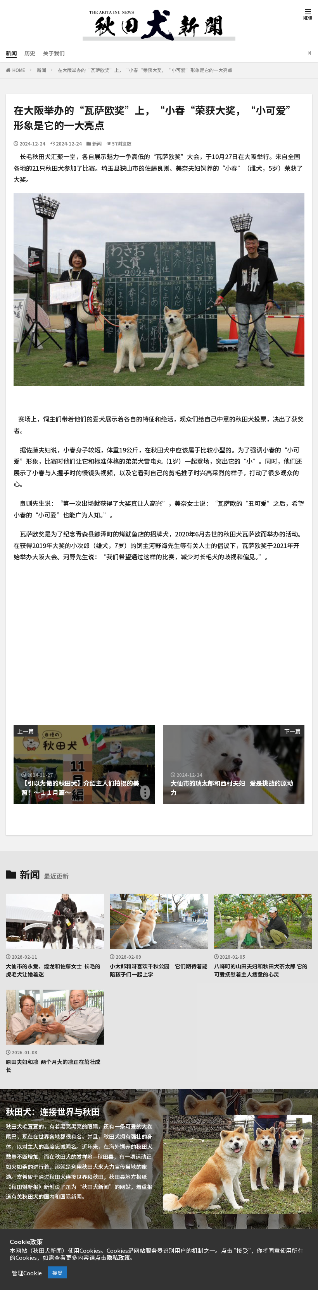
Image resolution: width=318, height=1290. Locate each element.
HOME (18, 69)
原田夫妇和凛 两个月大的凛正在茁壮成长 (53, 1065)
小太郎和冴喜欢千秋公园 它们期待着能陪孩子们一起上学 (158, 969)
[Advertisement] (85, 640)
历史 (29, 52)
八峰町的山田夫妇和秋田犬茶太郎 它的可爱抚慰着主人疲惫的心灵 (261, 969)
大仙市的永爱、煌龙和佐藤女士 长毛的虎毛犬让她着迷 (53, 969)
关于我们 (54, 52)
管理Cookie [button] (27, 1272)
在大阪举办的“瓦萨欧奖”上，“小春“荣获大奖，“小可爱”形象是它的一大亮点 (145, 69)
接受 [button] (57, 1272)
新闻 (11, 52)
